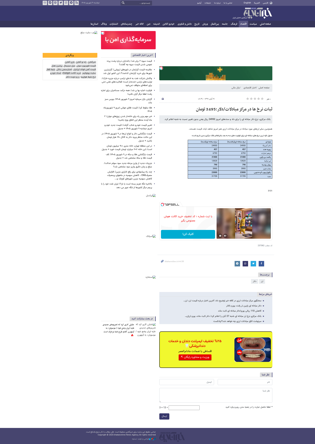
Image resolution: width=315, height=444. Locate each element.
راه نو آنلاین (81, 62)
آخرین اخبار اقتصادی (143, 55)
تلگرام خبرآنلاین (71, 3)
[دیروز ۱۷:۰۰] (146, 329)
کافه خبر (139, 24)
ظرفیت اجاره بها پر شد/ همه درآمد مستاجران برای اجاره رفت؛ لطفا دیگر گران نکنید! (126, 92)
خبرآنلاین (252, 13)
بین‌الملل (215, 24)
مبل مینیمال (69, 66)
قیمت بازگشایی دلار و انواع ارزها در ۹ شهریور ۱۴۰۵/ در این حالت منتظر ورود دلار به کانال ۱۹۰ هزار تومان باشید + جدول (127, 137)
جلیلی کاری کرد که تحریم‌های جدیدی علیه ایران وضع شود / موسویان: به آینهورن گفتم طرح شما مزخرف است (118, 328)
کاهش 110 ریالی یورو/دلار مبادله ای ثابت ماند (239, 311)
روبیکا (45, 3)
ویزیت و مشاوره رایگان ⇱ (195, 357)
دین (148, 24)
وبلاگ (104, 24)
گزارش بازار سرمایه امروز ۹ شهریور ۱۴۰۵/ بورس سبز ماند (128, 101)
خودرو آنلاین (169, 24)
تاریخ (197, 24)
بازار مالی (236, 88)
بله (50, 3)
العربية (257, 3)
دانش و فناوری (185, 24)
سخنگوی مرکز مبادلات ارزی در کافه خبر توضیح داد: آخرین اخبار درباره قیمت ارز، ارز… (222, 301)
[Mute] (225, 236)
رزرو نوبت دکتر (72, 77)
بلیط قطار (50, 69)
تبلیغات (208, 3)
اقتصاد (243, 24)
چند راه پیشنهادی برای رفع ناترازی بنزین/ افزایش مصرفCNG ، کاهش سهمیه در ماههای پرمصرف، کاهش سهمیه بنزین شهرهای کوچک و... (129, 175)
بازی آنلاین (70, 62)
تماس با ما (228, 3)
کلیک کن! (188, 234)
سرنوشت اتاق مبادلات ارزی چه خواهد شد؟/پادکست (237, 321)
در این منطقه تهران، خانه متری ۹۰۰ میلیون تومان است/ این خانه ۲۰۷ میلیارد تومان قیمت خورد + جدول (127, 147)
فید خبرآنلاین (76, 3)
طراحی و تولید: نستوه (140, 439)
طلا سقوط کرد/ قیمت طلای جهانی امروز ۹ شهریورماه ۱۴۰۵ (128, 109)
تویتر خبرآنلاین (61, 3)
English (247, 3)
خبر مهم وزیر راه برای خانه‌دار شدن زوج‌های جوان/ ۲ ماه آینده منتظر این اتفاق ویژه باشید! (128, 118)
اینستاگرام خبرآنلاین (66, 3)
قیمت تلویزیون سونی (86, 66)
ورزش (205, 24)
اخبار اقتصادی (250, 88)
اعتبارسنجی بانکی (64, 69)
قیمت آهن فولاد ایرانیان (84, 69)
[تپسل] (161, 68)
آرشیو (199, 3)
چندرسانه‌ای (126, 24)
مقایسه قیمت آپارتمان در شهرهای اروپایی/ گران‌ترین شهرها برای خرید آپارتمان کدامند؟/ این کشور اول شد (127, 71)
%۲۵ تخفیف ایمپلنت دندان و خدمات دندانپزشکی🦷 (194, 343)
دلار (254, 281)
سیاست (253, 24)
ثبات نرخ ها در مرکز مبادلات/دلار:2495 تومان (234, 109)
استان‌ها (94, 24)
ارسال (164, 416)
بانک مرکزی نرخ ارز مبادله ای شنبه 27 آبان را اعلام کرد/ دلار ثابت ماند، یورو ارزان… (223, 316)
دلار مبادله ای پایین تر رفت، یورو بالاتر (243, 306)
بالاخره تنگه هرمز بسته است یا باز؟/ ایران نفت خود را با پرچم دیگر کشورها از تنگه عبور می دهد (126, 185)
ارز (262, 281)
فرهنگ (234, 24)
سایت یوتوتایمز (89, 73)
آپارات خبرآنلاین (55, 3)
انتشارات (114, 24)
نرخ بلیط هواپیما (88, 77)
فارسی (265, 3)
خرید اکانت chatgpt (71, 73)
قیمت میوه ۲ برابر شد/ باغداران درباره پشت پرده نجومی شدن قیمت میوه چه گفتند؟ (129, 62)
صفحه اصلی (265, 24)
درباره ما (217, 3)
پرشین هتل (56, 66)
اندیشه (156, 24)
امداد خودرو (55, 73)
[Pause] (220, 236)
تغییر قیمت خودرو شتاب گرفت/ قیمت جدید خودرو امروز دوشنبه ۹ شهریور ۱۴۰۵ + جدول (128, 126)
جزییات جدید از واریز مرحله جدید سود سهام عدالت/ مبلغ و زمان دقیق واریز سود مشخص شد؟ (128, 165)
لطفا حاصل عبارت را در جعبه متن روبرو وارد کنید (248, 407)
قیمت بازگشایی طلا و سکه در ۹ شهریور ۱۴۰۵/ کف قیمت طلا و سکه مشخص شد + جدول (129, 156)
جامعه (225, 24)
